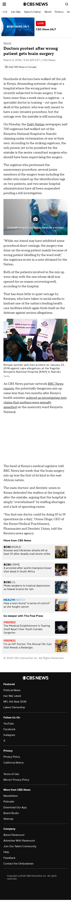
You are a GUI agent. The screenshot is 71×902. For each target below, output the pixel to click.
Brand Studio (11, 813)
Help (6, 852)
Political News (11, 690)
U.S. (5, 12)
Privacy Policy (11, 756)
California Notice (13, 762)
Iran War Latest (12, 696)
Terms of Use (11, 774)
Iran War (16, 12)
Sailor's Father (32, 12)
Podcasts (8, 801)
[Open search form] (66, 4)
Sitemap (8, 818)
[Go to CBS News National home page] (35, 4)
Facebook (9, 729)
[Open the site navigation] (13, 4)
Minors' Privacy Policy (16, 779)
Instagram (9, 735)
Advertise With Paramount (19, 840)
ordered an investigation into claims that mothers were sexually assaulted (35, 402)
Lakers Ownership (14, 707)
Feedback (9, 858)
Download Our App (15, 807)
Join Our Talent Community (19, 846)
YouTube (8, 723)
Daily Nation (35, 124)
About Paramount (13, 835)
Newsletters (10, 795)
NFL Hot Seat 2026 (14, 701)
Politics (59, 12)
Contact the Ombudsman (18, 863)
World (47, 12)
